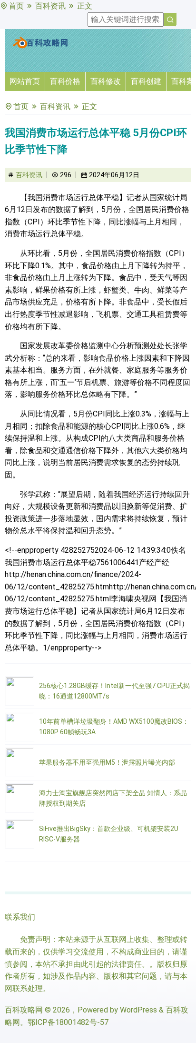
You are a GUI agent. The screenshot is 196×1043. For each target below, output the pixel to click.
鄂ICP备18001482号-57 (68, 1022)
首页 (16, 5)
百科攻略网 (24, 1009)
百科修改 (105, 81)
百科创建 (146, 81)
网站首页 (25, 81)
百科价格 (65, 81)
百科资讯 (50, 5)
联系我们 (20, 916)
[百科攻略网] (40, 46)
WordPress (138, 1009)
